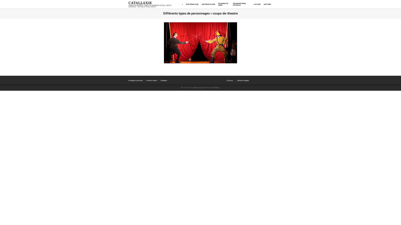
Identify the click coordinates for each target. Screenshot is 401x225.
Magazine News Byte (199, 87)
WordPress (216, 87)
